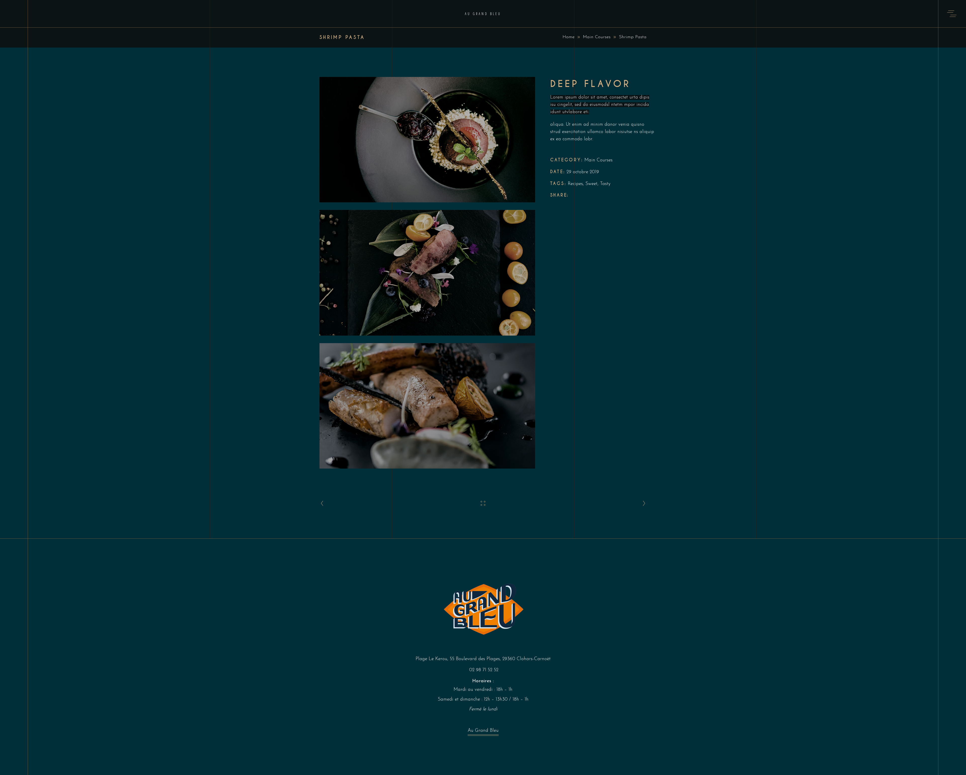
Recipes (575, 183)
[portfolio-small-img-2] (427, 272)
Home (568, 37)
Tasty (605, 183)
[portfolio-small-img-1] (427, 139)
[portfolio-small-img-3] (427, 406)
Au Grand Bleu (483, 730)
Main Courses (597, 37)
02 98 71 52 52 (483, 670)
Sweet (591, 183)
